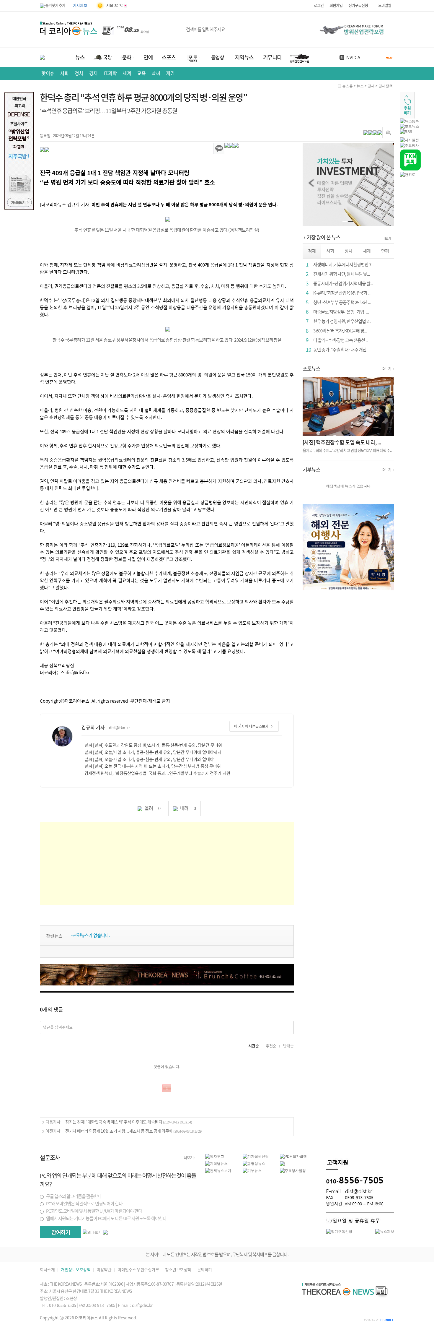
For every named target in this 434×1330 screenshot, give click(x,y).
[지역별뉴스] (216, 1163)
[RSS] (406, 131)
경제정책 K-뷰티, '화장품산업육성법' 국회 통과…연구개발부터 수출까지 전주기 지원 (157, 773)
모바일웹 (384, 5)
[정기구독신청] (339, 1231)
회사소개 (47, 1270)
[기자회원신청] (261, 1156)
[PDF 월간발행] (293, 1156)
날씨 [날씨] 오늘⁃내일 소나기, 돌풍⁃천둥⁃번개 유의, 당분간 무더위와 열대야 (149, 759)
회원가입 (335, 5)
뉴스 (360, 86)
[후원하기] (407, 105)
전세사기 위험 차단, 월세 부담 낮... (341, 274)
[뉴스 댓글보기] (282, 1163)
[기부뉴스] (252, 1170)
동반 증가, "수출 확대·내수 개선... (341, 349)
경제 (93, 73)
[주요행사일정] (293, 1170)
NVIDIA (353, 57)
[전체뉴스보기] (218, 1170)
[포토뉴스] (409, 126)
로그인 (319, 5)
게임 (170, 73)
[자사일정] (409, 140)
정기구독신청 (358, 5)
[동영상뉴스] (254, 1163)
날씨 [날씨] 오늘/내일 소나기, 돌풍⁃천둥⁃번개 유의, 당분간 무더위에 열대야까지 (152, 752)
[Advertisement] (167, 863)
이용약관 (104, 1270)
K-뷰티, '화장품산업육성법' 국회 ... (341, 293)
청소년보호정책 (178, 1270)
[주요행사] (409, 145)
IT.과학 (110, 73)
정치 (79, 73)
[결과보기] (92, 1232)
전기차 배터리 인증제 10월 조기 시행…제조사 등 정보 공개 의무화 (134, 1131)
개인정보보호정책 (75, 1270)
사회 (64, 73)
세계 (127, 73)
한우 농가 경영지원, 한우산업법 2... (342, 321)
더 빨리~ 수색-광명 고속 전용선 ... (340, 340)
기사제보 (80, 5)
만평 (385, 251)
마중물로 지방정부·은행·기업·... (341, 312)
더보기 (386, 238)
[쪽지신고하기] (388, 132)
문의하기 (204, 1270)
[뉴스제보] (384, 1231)
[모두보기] (105, 1232)
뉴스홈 (347, 86)
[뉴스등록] (409, 121)
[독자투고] (214, 1156)
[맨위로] (407, 174)
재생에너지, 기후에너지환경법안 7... (343, 264)
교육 (141, 73)
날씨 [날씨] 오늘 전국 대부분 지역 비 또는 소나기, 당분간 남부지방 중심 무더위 (152, 766)
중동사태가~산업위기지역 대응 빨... (343, 283)
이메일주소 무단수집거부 (138, 1270)
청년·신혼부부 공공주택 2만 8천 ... (342, 302)
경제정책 (385, 86)
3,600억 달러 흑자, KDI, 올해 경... (340, 331)
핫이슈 (47, 73)
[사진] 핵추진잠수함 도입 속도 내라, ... (342, 442)
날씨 (155, 73)
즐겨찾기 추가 (55, 5)
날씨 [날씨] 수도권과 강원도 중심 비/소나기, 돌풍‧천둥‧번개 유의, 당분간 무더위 (153, 745)
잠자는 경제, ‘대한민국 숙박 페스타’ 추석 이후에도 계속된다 (128, 1122)
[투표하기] (60, 1232)
